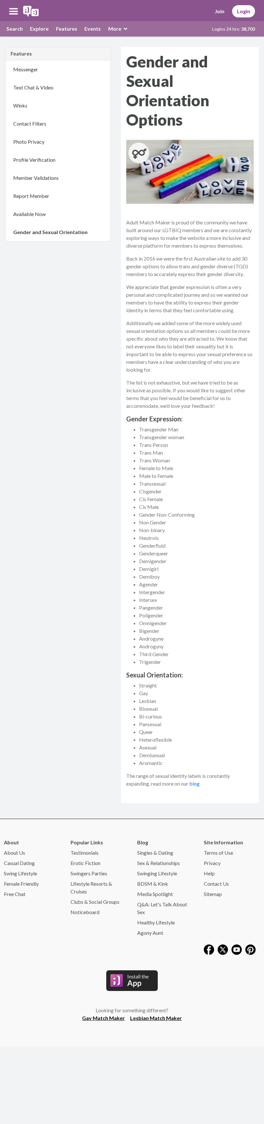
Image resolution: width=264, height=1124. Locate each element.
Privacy (212, 863)
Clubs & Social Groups (95, 902)
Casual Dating (19, 863)
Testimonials (85, 853)
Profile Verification (34, 160)
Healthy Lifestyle (156, 922)
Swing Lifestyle (20, 873)
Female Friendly (21, 884)
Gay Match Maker (103, 1018)
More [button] (115, 29)
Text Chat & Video (33, 87)
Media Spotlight (155, 894)
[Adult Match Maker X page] (223, 949)
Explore (39, 29)
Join (219, 11)
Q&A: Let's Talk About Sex (162, 908)
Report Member (31, 196)
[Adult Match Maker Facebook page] (209, 949)
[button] (13, 11)
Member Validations (36, 178)
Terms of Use (218, 853)
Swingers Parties (89, 873)
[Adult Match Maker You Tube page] (236, 949)
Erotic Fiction (85, 863)
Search (14, 29)
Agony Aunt (150, 933)
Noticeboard (85, 912)
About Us (14, 853)
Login (243, 11)
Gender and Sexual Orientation (50, 232)
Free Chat (14, 894)
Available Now (29, 214)
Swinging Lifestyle (157, 873)
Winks (20, 105)
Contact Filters (29, 123)
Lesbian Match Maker (156, 1018)
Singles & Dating (155, 853)
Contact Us (216, 884)
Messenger (25, 69)
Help (209, 873)
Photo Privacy (28, 142)
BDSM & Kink (152, 884)
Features (66, 29)
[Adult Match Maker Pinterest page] (250, 949)
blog (194, 783)
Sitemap (213, 894)
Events (92, 29)
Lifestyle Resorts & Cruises (91, 887)
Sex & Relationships (158, 863)
